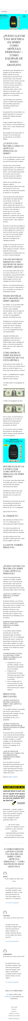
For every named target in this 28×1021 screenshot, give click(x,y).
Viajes (17, 824)
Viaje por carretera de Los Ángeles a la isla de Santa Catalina (14, 829)
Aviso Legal (14, 1007)
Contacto (14, 1009)
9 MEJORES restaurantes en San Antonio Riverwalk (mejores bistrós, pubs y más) (14, 835)
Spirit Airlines (13, 777)
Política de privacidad (14, 1015)
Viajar (13, 824)
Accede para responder (12, 902)
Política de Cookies (14, 1013)
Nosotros (14, 1011)
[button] (26, 11)
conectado (8, 996)
